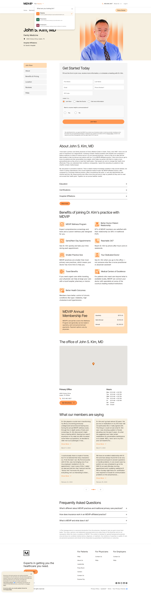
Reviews (28, 87)
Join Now (28, 65)
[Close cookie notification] (31, 574)
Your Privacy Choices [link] (119, 589)
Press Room (80, 568)
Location (28, 82)
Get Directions (67, 403)
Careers (79, 571)
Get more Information (97, 101)
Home (25, 10)
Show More (65, 444)
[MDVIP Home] (29, 4)
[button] (93, 363)
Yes (69, 113)
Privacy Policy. (110, 133)
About (27, 71)
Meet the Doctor (81, 101)
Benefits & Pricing (32, 76)
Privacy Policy (8, 589)
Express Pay (81, 579)
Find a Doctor (121, 10)
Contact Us (80, 575)
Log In (125, 3)
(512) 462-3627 (66, 398)
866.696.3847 (108, 3)
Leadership (80, 564)
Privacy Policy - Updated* (98, 589)
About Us (80, 560)
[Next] (100, 489)
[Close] (72, 9)
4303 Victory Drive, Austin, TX (35, 39)
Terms (109, 589)
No (79, 113)
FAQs (27, 93)
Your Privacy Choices (8, 582)
